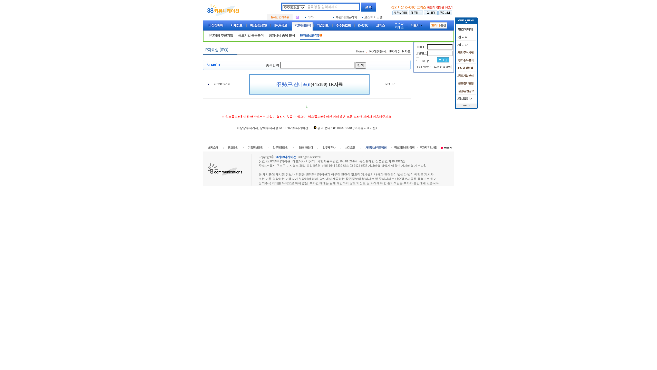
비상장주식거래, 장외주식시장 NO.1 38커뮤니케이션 (272, 128)
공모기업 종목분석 (251, 35)
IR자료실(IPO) (310, 35)
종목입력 (272, 65)
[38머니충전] (438, 24)
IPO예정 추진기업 (221, 35)
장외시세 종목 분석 (282, 35)
